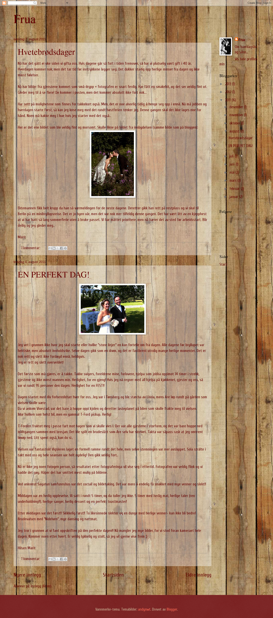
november (236, 115)
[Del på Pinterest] (65, 248)
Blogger (172, 609)
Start (223, 264)
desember (236, 107)
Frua (25, 18)
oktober (235, 123)
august (234, 131)
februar (235, 189)
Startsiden (113, 575)
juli (232, 156)
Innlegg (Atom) (41, 586)
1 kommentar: (31, 248)
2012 (228, 92)
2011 (228, 100)
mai (232, 172)
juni (232, 164)
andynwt (144, 609)
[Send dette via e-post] (50, 248)
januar (234, 197)
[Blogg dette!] (54, 248)
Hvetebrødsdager (46, 51)
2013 (228, 84)
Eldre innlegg (198, 575)
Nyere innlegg (27, 575)
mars (233, 180)
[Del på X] (58, 248)
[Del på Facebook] (62, 248)
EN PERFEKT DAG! (54, 274)
